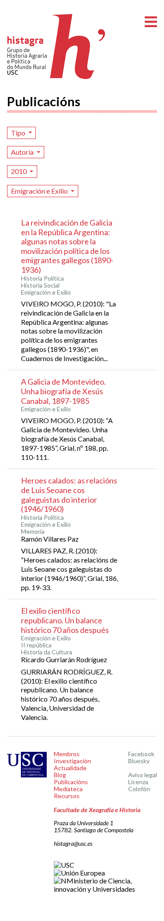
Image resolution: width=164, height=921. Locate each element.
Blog (60, 775)
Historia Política (42, 278)
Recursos (67, 795)
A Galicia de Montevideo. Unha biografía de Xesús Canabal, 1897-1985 (63, 391)
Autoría (23, 152)
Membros (67, 754)
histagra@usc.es (73, 843)
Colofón (139, 788)
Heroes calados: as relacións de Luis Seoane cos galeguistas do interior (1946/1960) (69, 495)
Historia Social (40, 285)
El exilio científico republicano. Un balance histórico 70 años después (65, 620)
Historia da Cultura (46, 652)
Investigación (72, 761)
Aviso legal (142, 775)
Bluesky (139, 761)
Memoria (33, 531)
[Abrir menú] (151, 22)
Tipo (19, 133)
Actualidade (70, 768)
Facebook (141, 754)
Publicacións (71, 781)
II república (36, 645)
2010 (19, 171)
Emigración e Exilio (40, 191)
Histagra (56, 46)
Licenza (138, 781)
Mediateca (68, 788)
